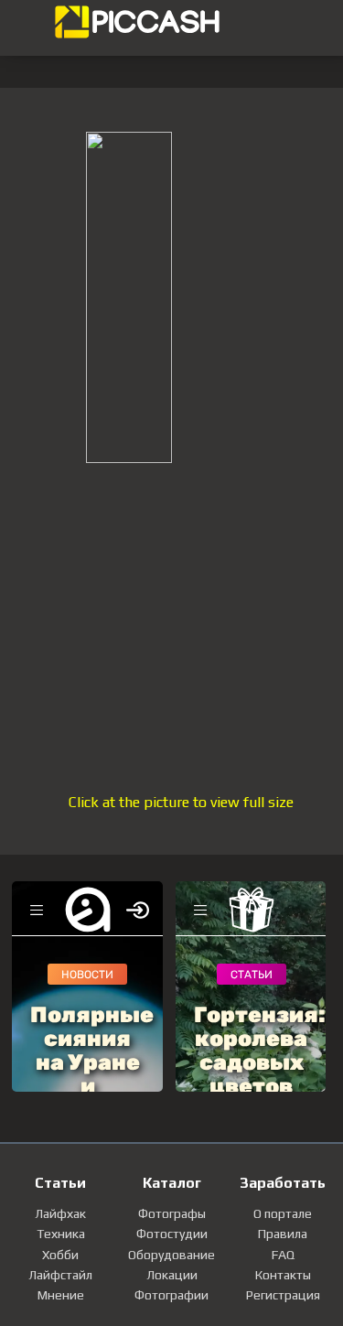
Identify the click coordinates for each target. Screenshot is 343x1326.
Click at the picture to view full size (181, 802)
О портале (282, 1213)
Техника (61, 1233)
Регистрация (283, 1295)
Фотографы (172, 1213)
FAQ (283, 1254)
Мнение (61, 1295)
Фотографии (171, 1295)
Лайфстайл (60, 1274)
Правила (282, 1233)
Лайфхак (60, 1213)
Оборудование (171, 1254)
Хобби (60, 1254)
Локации (172, 1274)
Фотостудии (172, 1233)
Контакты (283, 1274)
